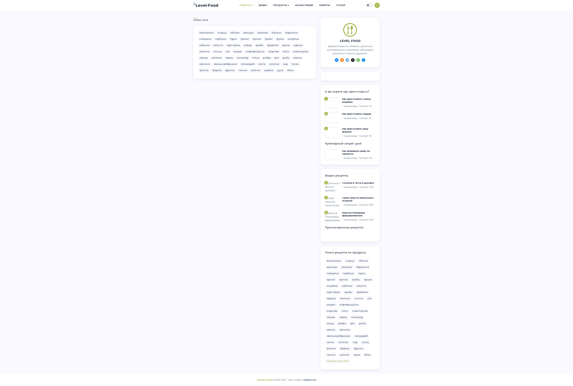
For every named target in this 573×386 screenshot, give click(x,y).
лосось (217, 51)
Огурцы (222, 32)
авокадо (248, 32)
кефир (248, 45)
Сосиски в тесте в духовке (358, 183)
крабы (259, 45)
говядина (205, 39)
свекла (297, 57)
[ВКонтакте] (336, 60)
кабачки (204, 45)
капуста (218, 45)
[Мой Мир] (363, 60)
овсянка (216, 57)
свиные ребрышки (225, 64)
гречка (257, 39)
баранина (291, 32)
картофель (233, 45)
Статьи (340, 5)
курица (298, 45)
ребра (267, 57)
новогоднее (300, 51)
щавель (269, 70)
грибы (269, 39)
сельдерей (248, 64)
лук (228, 51)
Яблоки (235, 32)
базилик (263, 32)
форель (217, 70)
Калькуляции (304, 5)
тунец (295, 64)
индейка (293, 39)
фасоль (204, 70)
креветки (273, 45)
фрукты (230, 70)
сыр (285, 64)
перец (229, 57)
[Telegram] (347, 60)
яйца (290, 70)
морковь (273, 51)
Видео (263, 5)
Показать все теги (338, 361)
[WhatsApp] (358, 60)
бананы (277, 32)
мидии (237, 51)
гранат (245, 39)
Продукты (280, 5)
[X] (353, 60)
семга (261, 64)
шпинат (256, 70)
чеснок (242, 70)
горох (233, 39)
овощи (203, 57)
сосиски (274, 64)
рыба (286, 57)
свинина (204, 64)
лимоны (204, 51)
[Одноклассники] (342, 60)
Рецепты (245, 5)
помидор (242, 57)
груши (280, 39)
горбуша (220, 39)
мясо (286, 51)
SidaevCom (309, 380)
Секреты (324, 5)
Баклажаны (206, 32)
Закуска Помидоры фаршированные (353, 214)
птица (255, 57)
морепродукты (255, 51)
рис (277, 57)
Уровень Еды (264, 380)
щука (280, 70)
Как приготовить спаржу (356, 114)
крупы (286, 45)
